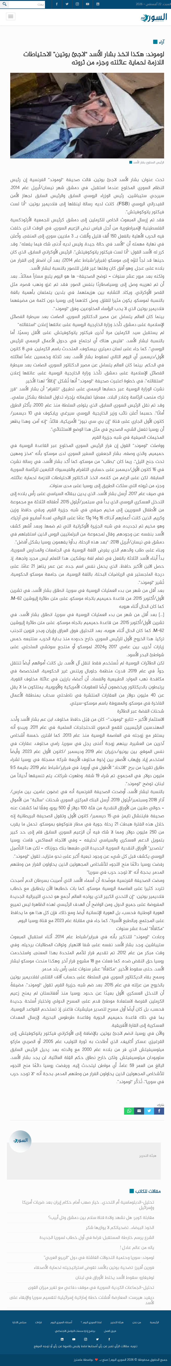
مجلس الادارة (19, 1322)
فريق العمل (110, 1331)
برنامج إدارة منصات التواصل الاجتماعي (75, 1331)
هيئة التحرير (147, 1156)
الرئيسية (154, 1322)
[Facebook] (159, 1111)
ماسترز (78, 1360)
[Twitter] (149, 1111)
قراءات (38, 1322)
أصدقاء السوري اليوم (61, 1322)
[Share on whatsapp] (129, 1111)
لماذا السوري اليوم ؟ (91, 1322)
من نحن (136, 1322)
